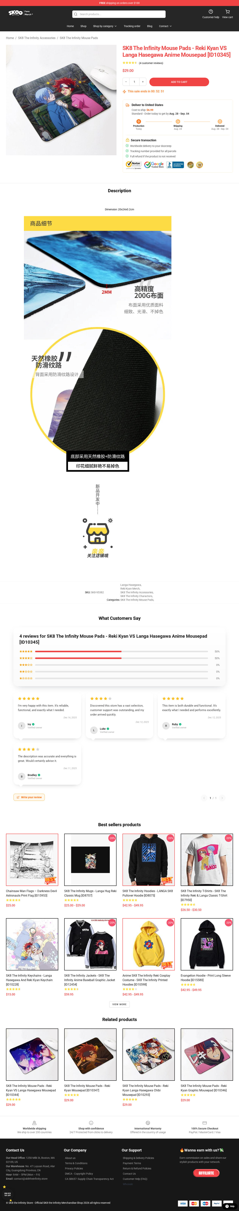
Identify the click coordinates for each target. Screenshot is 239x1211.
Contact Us (129, 1173)
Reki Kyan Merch (130, 588)
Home (10, 38)
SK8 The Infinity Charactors (136, 596)
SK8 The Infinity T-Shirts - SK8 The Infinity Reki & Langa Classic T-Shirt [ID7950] (204, 895)
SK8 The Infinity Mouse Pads (79, 38)
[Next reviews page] (222, 798)
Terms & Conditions (76, 1163)
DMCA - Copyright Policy (79, 1173)
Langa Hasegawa (130, 584)
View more (119, 1004)
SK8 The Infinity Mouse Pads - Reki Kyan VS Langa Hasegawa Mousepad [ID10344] (31, 1090)
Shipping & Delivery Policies (138, 1158)
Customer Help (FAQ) (135, 1178)
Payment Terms (132, 1163)
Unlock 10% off (7, 1194)
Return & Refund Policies (137, 1168)
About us (70, 1158)
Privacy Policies (74, 1168)
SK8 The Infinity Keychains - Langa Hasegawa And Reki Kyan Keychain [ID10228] (29, 980)
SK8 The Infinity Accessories (36, 38)
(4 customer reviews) (151, 63)
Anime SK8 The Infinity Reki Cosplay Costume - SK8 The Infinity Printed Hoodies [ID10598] (146, 980)
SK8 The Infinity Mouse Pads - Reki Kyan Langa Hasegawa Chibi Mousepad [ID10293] (145, 1090)
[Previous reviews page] (204, 798)
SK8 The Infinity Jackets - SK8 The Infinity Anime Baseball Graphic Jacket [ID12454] (89, 980)
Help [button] (232, 1206)
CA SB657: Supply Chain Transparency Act (89, 1178)
